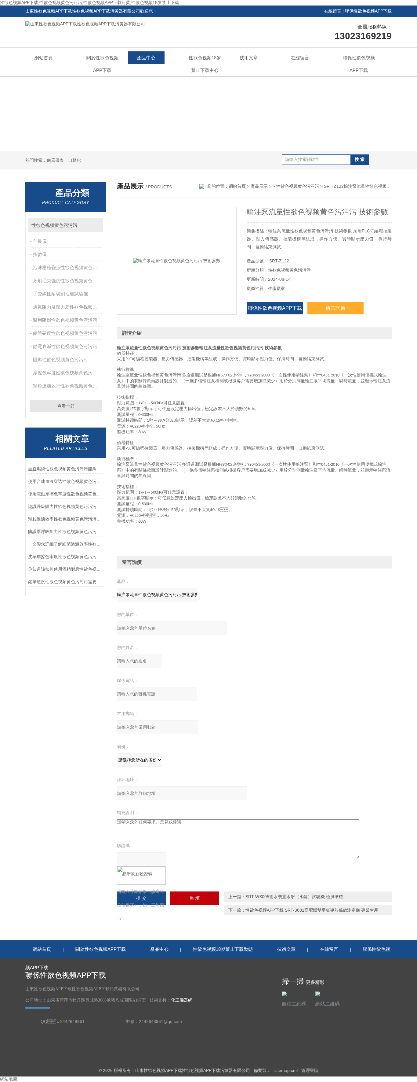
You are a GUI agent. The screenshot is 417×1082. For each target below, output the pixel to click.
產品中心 (146, 57)
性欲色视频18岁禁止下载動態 (223, 949)
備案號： (262, 1070)
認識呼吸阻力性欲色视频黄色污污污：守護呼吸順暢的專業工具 (65, 506)
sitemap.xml (286, 1070)
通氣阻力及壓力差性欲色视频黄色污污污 (68, 306)
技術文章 (249, 57)
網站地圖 (8, 1078)
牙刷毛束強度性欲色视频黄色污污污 (68, 280)
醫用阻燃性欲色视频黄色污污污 (65, 320)
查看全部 (65, 406)
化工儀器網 (181, 1000)
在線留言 (332, 11)
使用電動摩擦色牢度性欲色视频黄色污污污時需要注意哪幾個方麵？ (65, 493)
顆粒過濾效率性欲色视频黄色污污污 (68, 385)
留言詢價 (335, 308)
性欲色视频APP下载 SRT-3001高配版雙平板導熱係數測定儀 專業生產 (311, 910)
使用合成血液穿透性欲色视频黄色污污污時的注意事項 (65, 481)
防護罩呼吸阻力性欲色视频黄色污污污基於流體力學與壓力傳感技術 (65, 531)
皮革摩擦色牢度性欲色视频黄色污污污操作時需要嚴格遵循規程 (65, 556)
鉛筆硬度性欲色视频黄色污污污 (65, 333)
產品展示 (259, 186)
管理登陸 (309, 1070)
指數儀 (40, 254)
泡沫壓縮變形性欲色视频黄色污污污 (68, 267)
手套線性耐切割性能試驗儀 (60, 293)
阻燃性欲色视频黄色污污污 (60, 359)
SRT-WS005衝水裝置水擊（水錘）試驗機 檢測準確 (294, 896)
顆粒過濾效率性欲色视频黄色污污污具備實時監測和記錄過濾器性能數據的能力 (65, 519)
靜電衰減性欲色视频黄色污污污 (65, 346)
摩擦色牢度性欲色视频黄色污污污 (67, 372)
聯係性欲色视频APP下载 (368, 11)
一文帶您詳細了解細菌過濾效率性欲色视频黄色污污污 (65, 544)
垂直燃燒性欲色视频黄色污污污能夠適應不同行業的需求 (65, 468)
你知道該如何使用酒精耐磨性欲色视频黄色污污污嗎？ (65, 569)
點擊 (95, 225)
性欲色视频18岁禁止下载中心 (205, 64)
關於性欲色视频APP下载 (102, 64)
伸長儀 (40, 241)
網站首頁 (43, 57)
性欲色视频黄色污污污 (54, 225)
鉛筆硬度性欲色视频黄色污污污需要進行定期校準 (65, 581)
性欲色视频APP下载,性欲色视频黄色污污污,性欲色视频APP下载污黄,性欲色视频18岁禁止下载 (89, 2)
